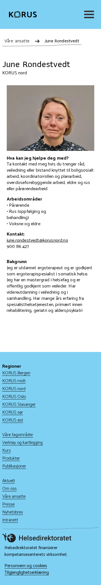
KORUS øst (12, 420)
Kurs (6, 450)
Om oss (9, 488)
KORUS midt (14, 381)
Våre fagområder (17, 435)
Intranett (10, 520)
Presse (8, 504)
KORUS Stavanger (19, 404)
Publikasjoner (14, 466)
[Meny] (88, 14)
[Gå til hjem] (23, 14)
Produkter (11, 458)
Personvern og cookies (25, 566)
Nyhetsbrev (12, 512)
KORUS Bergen (16, 373)
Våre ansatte (14, 496)
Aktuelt (8, 481)
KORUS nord (14, 389)
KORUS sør (12, 412)
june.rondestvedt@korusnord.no (37, 240)
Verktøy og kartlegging (22, 442)
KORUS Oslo (14, 396)
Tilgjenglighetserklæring (26, 572)
